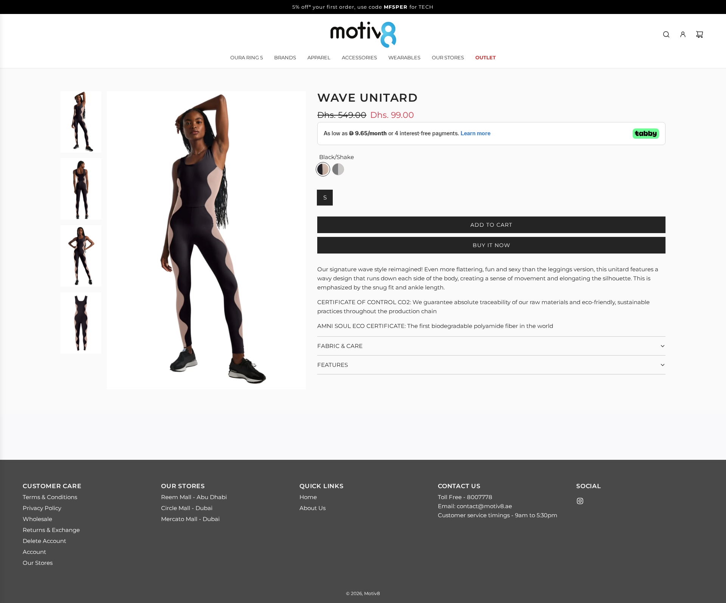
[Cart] (699, 34)
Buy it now (491, 245)
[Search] (666, 34)
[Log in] (683, 34)
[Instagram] (580, 501)
